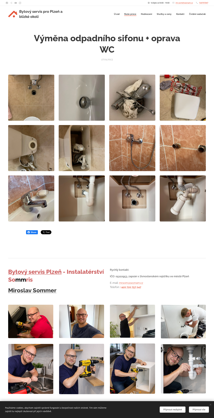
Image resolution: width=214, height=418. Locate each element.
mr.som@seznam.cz (184, 2)
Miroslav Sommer (32, 290)
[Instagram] (20, 2)
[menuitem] (117, 14)
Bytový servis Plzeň (35, 271)
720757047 (203, 2)
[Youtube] (15, 2)
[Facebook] (7, 2)
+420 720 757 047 (130, 287)
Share (33, 232)
